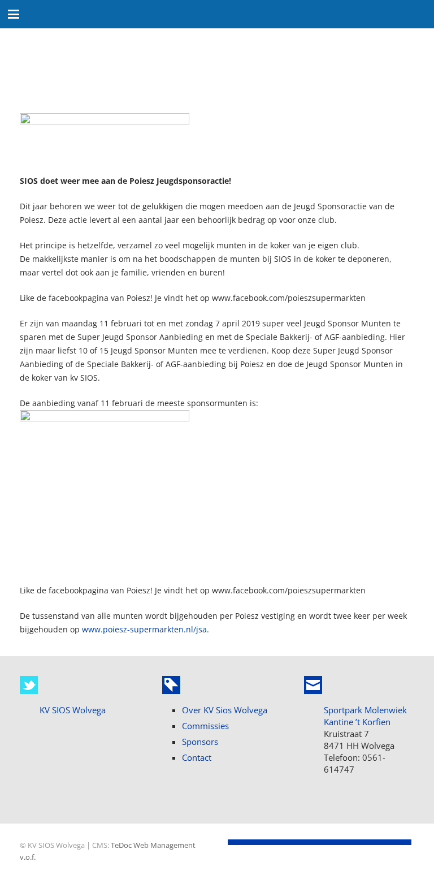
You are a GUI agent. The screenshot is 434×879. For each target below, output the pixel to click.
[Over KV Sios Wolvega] (171, 685)
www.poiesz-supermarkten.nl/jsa (144, 629)
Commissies (205, 725)
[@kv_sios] (29, 685)
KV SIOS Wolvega (73, 710)
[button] (13, 14)
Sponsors (200, 741)
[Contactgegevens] (313, 685)
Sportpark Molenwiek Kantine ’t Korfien (365, 715)
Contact (196, 757)
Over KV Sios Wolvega (224, 710)
